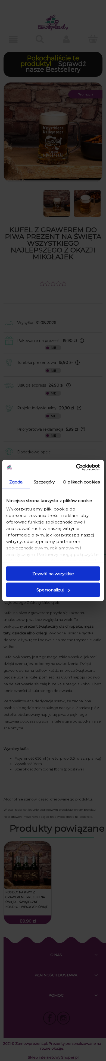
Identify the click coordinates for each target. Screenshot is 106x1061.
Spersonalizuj (50, 589)
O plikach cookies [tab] (81, 481)
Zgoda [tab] (16, 481)
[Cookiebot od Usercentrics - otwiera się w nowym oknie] (76, 467)
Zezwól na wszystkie (53, 573)
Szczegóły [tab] (44, 481)
